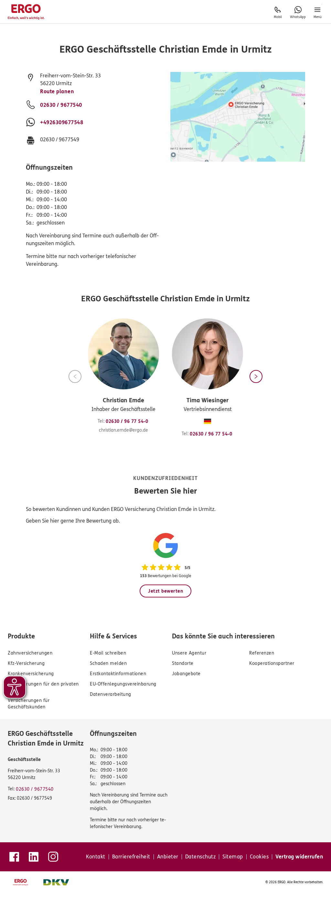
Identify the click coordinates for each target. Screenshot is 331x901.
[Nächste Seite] (256, 376)
